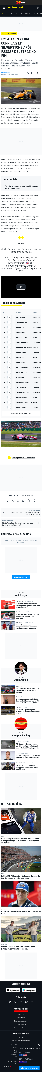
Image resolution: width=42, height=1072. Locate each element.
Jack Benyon (5, 72)
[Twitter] (13, 500)
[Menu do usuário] (38, 8)
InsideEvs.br (21, 1014)
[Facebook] (7, 500)
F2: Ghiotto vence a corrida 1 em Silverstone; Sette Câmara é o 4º (21, 187)
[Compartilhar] (28, 73)
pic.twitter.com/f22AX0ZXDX (21, 265)
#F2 (32, 262)
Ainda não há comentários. (21, 541)
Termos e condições (14, 1061)
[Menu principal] (4, 7)
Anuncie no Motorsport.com (21, 1041)
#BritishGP (19, 262)
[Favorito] (32, 73)
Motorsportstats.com (21, 1028)
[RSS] (32, 1002)
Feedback (21, 1037)
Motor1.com (21, 1017)
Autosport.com (21, 1024)
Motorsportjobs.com (21, 1021)
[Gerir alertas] (34, 500)
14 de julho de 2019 (30, 270)
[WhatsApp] (18, 500)
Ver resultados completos (21, 413)
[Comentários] (37, 73)
